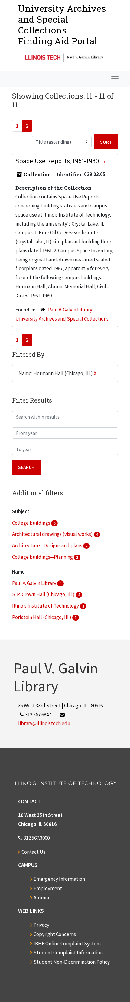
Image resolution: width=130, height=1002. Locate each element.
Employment (48, 888)
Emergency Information (59, 879)
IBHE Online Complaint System (67, 943)
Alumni (41, 897)
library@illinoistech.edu (44, 723)
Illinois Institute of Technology (46, 605)
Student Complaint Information (68, 952)
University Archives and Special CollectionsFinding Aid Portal (62, 24)
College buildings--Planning (43, 557)
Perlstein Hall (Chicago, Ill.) (42, 617)
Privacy (41, 924)
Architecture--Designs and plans (47, 545)
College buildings (31, 523)
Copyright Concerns (55, 934)
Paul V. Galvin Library (34, 583)
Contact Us (33, 852)
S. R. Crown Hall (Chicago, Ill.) (44, 594)
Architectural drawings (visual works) (53, 534)
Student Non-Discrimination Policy (72, 962)
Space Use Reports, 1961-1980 (57, 161)
